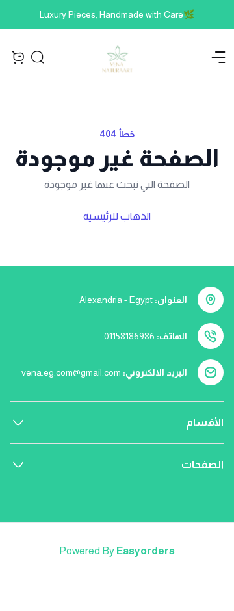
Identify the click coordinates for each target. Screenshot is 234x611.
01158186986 (129, 336)
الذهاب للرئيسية (117, 216)
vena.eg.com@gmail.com (71, 372)
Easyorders (145, 550)
